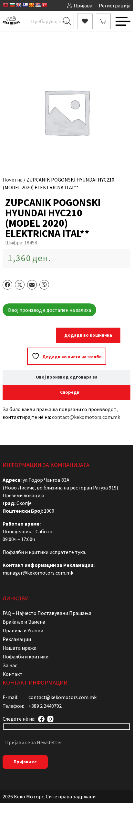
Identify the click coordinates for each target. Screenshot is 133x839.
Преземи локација (23, 495)
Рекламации (17, 639)
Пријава (83, 5)
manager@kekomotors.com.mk (38, 572)
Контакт (13, 674)
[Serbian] (38, 4)
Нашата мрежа (19, 648)
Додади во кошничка (88, 335)
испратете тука (67, 552)
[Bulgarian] (12, 4)
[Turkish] (44, 4)
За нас (10, 665)
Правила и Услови (23, 630)
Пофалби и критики (25, 656)
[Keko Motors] (11, 21)
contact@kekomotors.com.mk (86, 417)
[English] (18, 4)
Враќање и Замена (24, 621)
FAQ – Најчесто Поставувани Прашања (47, 613)
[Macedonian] (31, 4)
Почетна (13, 179)
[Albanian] (5, 4)
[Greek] (25, 4)
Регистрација (114, 5)
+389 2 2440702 (45, 706)
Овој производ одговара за (66, 377)
